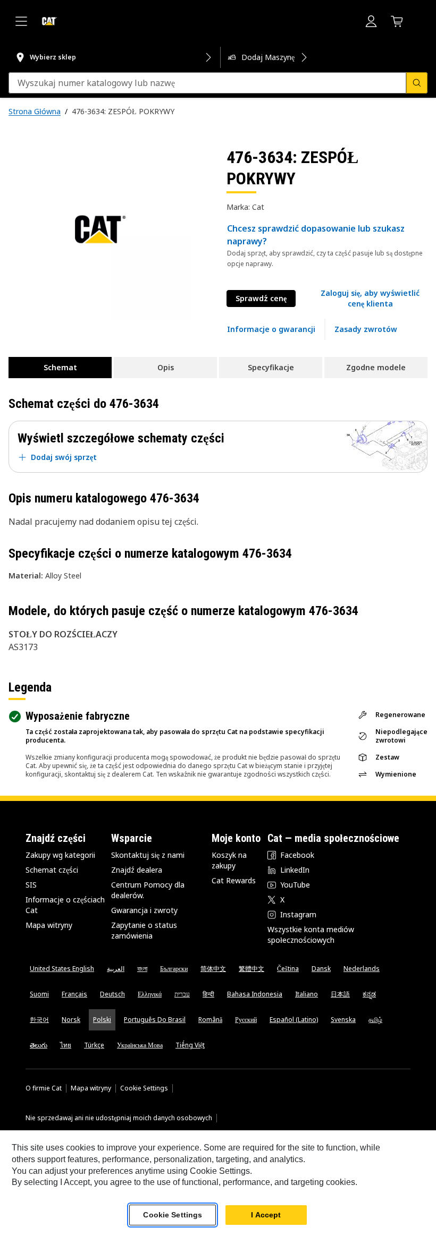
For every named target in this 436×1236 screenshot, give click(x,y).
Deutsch (112, 994)
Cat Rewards (234, 880)
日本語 (340, 994)
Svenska (343, 1019)
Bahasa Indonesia (254, 994)
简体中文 (213, 968)
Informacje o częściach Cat (65, 904)
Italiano (306, 994)
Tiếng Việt (190, 1045)
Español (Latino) (294, 1019)
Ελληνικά (150, 994)
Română (210, 1019)
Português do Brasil (155, 1019)
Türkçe (94, 1045)
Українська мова (140, 1045)
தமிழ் (375, 1019)
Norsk (71, 1019)
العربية (115, 968)
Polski (102, 1019)
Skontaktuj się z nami (148, 855)
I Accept (266, 1215)
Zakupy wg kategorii (60, 855)
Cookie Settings (144, 1088)
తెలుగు (38, 1045)
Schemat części (52, 870)
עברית (182, 994)
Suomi (39, 994)
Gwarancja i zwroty (144, 910)
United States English (62, 968)
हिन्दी (208, 994)
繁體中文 (251, 968)
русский (246, 1019)
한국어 (39, 1019)
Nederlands (361, 968)
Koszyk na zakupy (229, 860)
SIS (31, 885)
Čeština (288, 968)
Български (174, 968)
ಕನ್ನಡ (369, 994)
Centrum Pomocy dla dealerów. (148, 890)
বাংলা (142, 968)
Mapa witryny (49, 925)
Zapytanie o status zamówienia (144, 930)
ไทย (65, 1045)
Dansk (321, 968)
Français (74, 994)
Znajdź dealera (136, 870)
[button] (370, 298)
